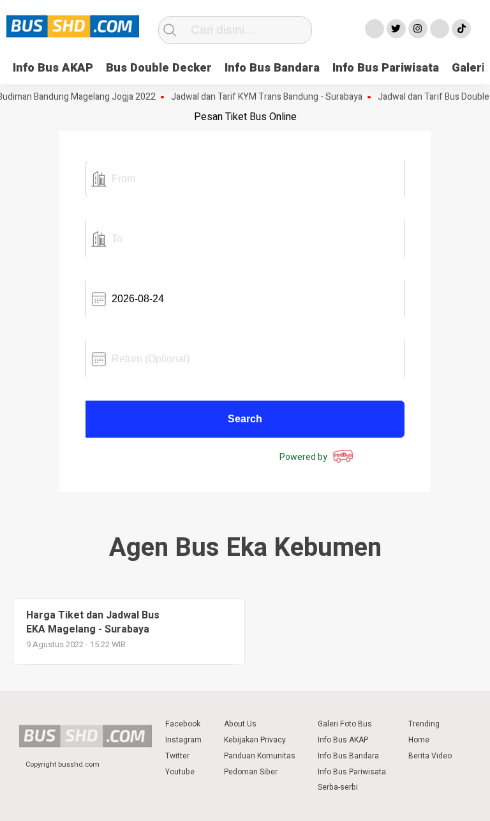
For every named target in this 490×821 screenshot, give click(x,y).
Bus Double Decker (159, 68)
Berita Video (430, 756)
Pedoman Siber (251, 772)
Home (418, 740)
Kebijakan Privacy (255, 740)
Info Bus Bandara (272, 68)
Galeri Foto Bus (345, 724)
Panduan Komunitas (259, 756)
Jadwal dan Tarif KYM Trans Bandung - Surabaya (261, 97)
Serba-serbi (338, 787)
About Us (240, 724)
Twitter (177, 756)
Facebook (182, 724)
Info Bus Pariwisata (385, 68)
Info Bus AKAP (53, 68)
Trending (424, 724)
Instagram (183, 740)
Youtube (180, 772)
